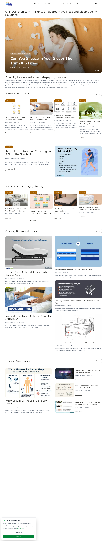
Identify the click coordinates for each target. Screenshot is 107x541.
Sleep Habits (58, 3)
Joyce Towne (8, 122)
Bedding (40, 3)
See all (98, 94)
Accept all (18, 536)
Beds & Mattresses (48, 3)
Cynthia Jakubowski (10, 278)
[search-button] (96, 4)
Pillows (64, 3)
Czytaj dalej (10, 169)
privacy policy (20, 528)
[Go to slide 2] (97, 70)
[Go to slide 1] (95, 70)
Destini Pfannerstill (15, 67)
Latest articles (33, 3)
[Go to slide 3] (98, 70)
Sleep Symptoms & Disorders (74, 3)
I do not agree (18, 532)
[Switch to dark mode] (100, 3)
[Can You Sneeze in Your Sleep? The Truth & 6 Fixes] (53, 45)
